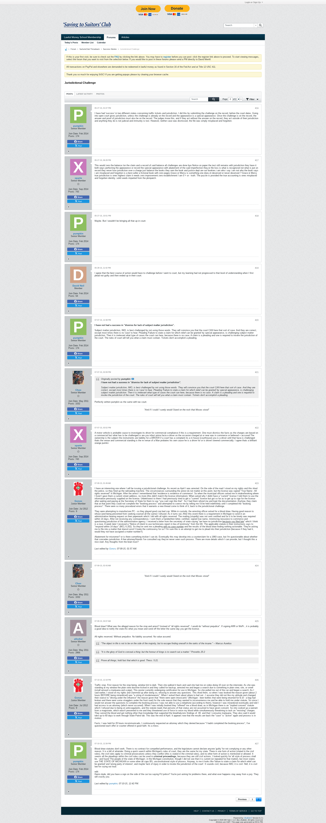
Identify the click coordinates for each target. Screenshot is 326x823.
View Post (133, 379)
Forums (111, 37)
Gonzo (112, 548)
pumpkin (113, 783)
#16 (257, 108)
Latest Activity (84, 94)
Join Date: (73, 133)
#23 (257, 483)
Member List (88, 42)
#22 (257, 428)
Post (80, 145)
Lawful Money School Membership (82, 37)
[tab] (70, 94)
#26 (257, 680)
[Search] (260, 25)
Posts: (71, 136)
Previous (242, 799)
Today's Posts (71, 42)
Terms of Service (238, 811)
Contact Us (208, 811)
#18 (257, 216)
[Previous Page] (238, 99)
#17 (257, 160)
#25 (257, 621)
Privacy (221, 811)
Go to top (256, 811)
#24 (257, 566)
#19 (257, 268)
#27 (257, 744)
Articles (125, 37)
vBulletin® (248, 818)
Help (196, 811)
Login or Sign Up (253, 2)
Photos (100, 94)
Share (80, 142)
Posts (69, 94)
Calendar (101, 42)
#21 (257, 372)
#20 (257, 320)
